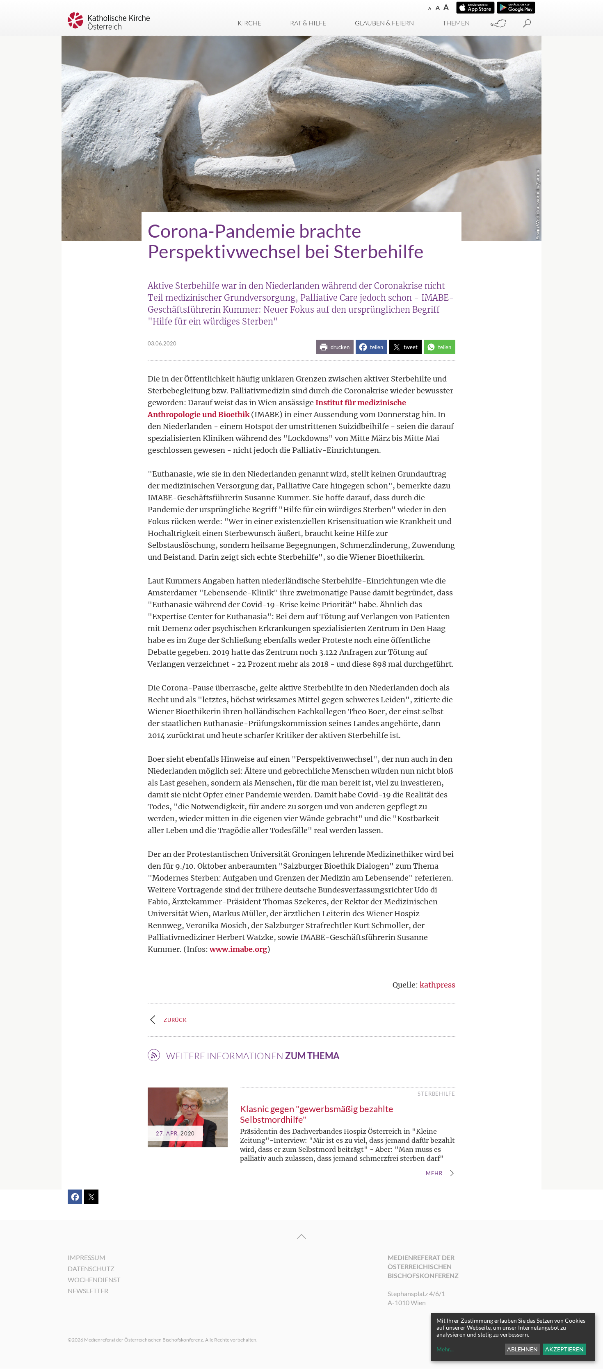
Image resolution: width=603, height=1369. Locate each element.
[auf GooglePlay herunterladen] (516, 7)
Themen (456, 23)
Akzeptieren (564, 1349)
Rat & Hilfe (308, 23)
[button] (335, 347)
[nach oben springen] (301, 1237)
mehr (434, 1173)
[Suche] (527, 23)
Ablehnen (522, 1349)
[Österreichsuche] (498, 23)
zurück (175, 1020)
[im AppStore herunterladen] (475, 7)
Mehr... (445, 1349)
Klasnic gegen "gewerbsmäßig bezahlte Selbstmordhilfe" (316, 1114)
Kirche (249, 23)
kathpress (437, 985)
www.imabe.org (238, 949)
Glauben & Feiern (384, 23)
